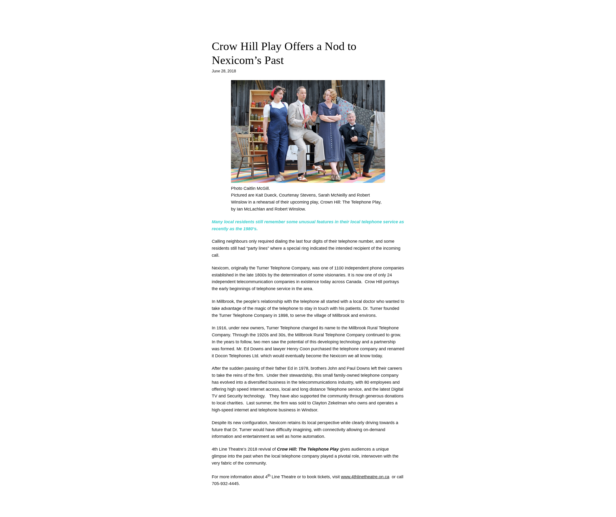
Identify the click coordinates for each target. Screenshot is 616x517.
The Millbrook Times (308, 8)
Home (308, 20)
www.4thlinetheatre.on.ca (365, 476)
